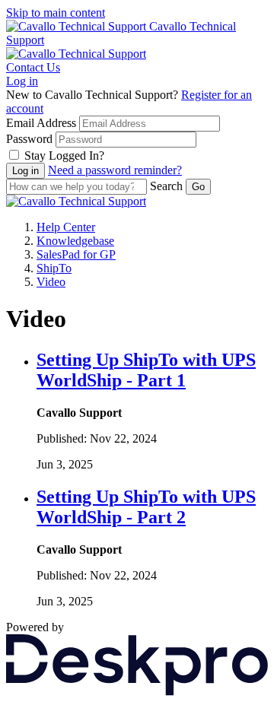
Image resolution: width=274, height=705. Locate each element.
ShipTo (54, 268)
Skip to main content (55, 12)
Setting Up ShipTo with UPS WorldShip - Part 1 (146, 370)
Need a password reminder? (115, 170)
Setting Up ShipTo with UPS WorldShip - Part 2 (146, 507)
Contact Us (33, 67)
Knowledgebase (75, 240)
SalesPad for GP (76, 254)
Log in (22, 81)
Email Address (41, 122)
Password (29, 138)
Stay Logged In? (64, 155)
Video (51, 281)
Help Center (66, 227)
